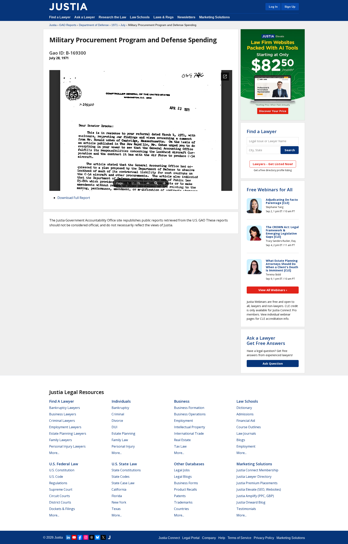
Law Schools (140, 17)
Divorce (117, 420)
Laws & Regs (163, 17)
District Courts (60, 502)
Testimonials (246, 509)
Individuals (121, 401)
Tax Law (180, 446)
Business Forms (186, 483)
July (122, 25)
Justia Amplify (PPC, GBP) (255, 496)
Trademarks (183, 502)
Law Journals (246, 433)
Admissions (245, 414)
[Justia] (68, 6)
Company (209, 538)
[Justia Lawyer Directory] (109, 537)
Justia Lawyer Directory (253, 476)
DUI (114, 427)
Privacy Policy (264, 538)
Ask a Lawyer (85, 17)
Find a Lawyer (59, 17)
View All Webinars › (272, 290)
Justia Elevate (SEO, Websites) (258, 489)
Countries (181, 509)
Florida (117, 496)
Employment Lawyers (65, 427)
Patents (180, 496)
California (119, 489)
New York (119, 502)
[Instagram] (85, 537)
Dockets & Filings (62, 509)
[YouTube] (74, 537)
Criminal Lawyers (62, 420)
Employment (183, 420)
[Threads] (91, 537)
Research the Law (112, 17)
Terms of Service (239, 538)
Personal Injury (123, 446)
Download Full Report (73, 197)
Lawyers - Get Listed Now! (273, 164)
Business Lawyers (62, 414)
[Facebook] (80, 537)
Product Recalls (185, 489)
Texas (116, 509)
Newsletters (186, 17)
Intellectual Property (189, 427)
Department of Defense (94, 25)
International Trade (189, 433)
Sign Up (290, 6)
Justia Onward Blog (250, 502)
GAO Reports (67, 25)
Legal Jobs (182, 470)
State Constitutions (126, 470)
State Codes (120, 476)
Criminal (118, 414)
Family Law (120, 440)
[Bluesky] (97, 537)
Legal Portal (191, 538)
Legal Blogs (183, 476)
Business (182, 401)
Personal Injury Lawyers (67, 446)
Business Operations (190, 414)
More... (54, 453)
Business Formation (189, 407)
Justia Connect (169, 538)
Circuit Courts (59, 496)
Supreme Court (60, 489)
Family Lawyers (60, 440)
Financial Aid (245, 420)
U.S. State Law (124, 463)
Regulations (58, 483)
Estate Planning (123, 433)
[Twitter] (103, 537)
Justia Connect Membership (257, 470)
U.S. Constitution (61, 470)
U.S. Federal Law (63, 463)
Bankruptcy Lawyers (64, 407)
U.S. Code (56, 476)
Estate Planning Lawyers (67, 433)
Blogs (240, 440)
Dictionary (244, 407)
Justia (53, 25)
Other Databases (189, 463)
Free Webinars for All (269, 189)
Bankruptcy (120, 407)
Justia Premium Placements (257, 483)
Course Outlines (248, 427)
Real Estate (182, 440)
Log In (273, 6)
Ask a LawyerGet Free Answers (266, 340)
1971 (114, 25)
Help (221, 538)
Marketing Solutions (214, 17)
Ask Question (273, 363)
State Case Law (123, 483)
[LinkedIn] (68, 537)
